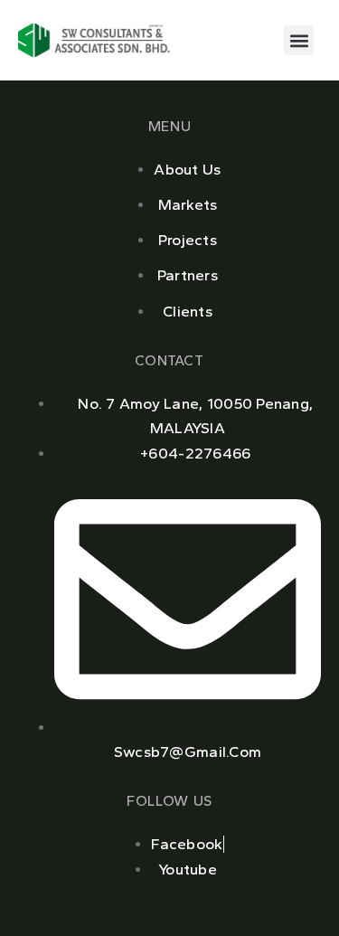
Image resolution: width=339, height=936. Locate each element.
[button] (299, 40)
